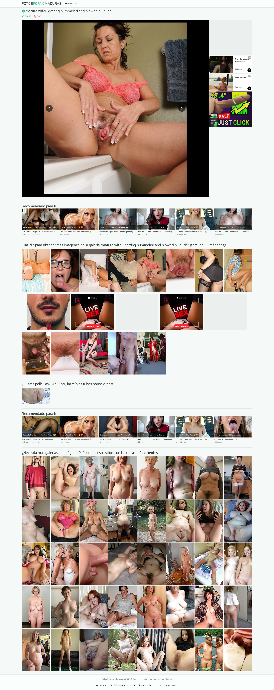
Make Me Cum (240, 77)
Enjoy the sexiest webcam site (242, 60)
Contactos (102, 685)
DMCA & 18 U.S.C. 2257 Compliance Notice (159, 685)
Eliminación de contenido (123, 685)
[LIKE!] (23, 16)
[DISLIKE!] (35, 16)
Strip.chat (238, 69)
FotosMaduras (42, 3)
